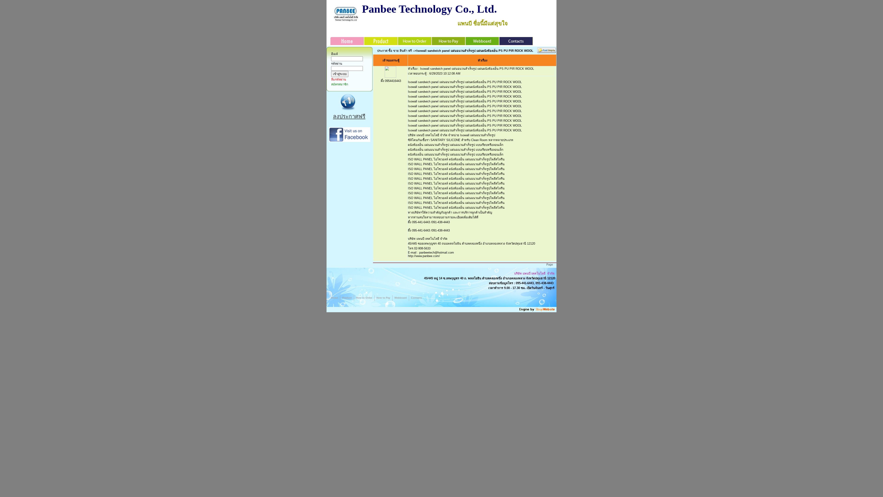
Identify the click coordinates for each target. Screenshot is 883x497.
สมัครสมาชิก (339, 84)
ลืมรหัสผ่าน (338, 79)
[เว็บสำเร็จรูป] (537, 310)
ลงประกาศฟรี (349, 116)
